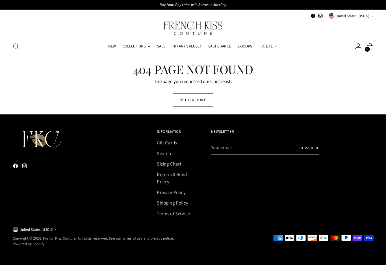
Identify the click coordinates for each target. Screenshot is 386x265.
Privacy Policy (171, 192)
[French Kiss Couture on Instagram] (320, 15)
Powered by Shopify (28, 244)
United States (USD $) (352, 16)
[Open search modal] (15, 46)
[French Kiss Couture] (193, 28)
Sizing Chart (169, 164)
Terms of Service (173, 213)
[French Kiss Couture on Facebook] (313, 15)
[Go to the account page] (358, 46)
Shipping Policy (172, 203)
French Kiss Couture (59, 238)
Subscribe (308, 148)
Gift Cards (167, 143)
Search (164, 153)
